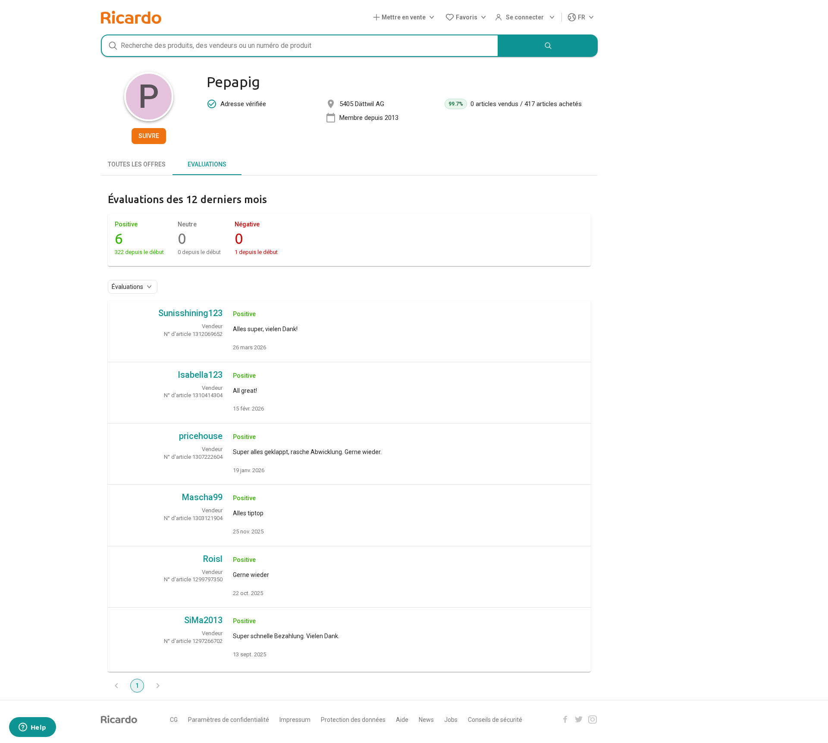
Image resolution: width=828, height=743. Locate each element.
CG (174, 719)
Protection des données (353, 719)
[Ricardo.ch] (131, 17)
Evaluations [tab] (207, 164)
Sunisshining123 (190, 313)
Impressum (294, 719)
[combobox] (300, 45)
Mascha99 (202, 497)
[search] (548, 45)
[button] (405, 17)
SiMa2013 (203, 620)
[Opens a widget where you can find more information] (32, 728)
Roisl (213, 559)
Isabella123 (200, 375)
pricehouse (201, 436)
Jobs (451, 719)
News (426, 719)
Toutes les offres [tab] (137, 164)
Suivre (148, 135)
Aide (402, 719)
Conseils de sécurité (495, 719)
